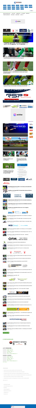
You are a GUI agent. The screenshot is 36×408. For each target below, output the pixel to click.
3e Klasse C (9, 7)
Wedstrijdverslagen (6, 13)
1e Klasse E (13, 5)
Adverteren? (17, 14)
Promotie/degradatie (6, 14)
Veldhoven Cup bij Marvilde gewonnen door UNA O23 (22, 167)
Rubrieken (27, 13)
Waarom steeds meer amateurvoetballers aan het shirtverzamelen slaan (13, 370)
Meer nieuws (5, 332)
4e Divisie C (9, 5)
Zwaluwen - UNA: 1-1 (10, 351)
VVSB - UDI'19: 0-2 (10, 349)
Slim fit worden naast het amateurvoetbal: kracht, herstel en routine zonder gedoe (14, 371)
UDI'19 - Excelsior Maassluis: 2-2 (12, 353)
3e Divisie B (4, 5)
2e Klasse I (26, 5)
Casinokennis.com (6, 392)
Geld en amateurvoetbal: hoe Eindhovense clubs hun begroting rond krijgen (13, 376)
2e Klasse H (22, 5)
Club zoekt (13, 13)
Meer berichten (20, 176)
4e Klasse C (17, 7)
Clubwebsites (18, 13)
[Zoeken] (29, 10)
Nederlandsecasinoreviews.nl (7, 390)
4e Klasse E (26, 7)
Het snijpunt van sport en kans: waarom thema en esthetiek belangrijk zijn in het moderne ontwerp (16, 373)
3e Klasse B (4, 7)
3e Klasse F (13, 7)
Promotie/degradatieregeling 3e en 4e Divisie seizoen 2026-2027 (23, 172)
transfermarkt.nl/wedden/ (7, 384)
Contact (21, 14)
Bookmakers (5, 387)
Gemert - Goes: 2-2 (10, 350)
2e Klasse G (17, 5)
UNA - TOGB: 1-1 (9, 352)
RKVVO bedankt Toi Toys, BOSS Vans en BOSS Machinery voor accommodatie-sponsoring (22, 175)
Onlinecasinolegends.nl (7, 389)
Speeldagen (13, 14)
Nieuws (27, 14)
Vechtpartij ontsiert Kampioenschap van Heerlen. (22, 170)
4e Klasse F (30, 7)
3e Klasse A (30, 5)
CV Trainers (23, 13)
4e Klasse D (22, 7)
